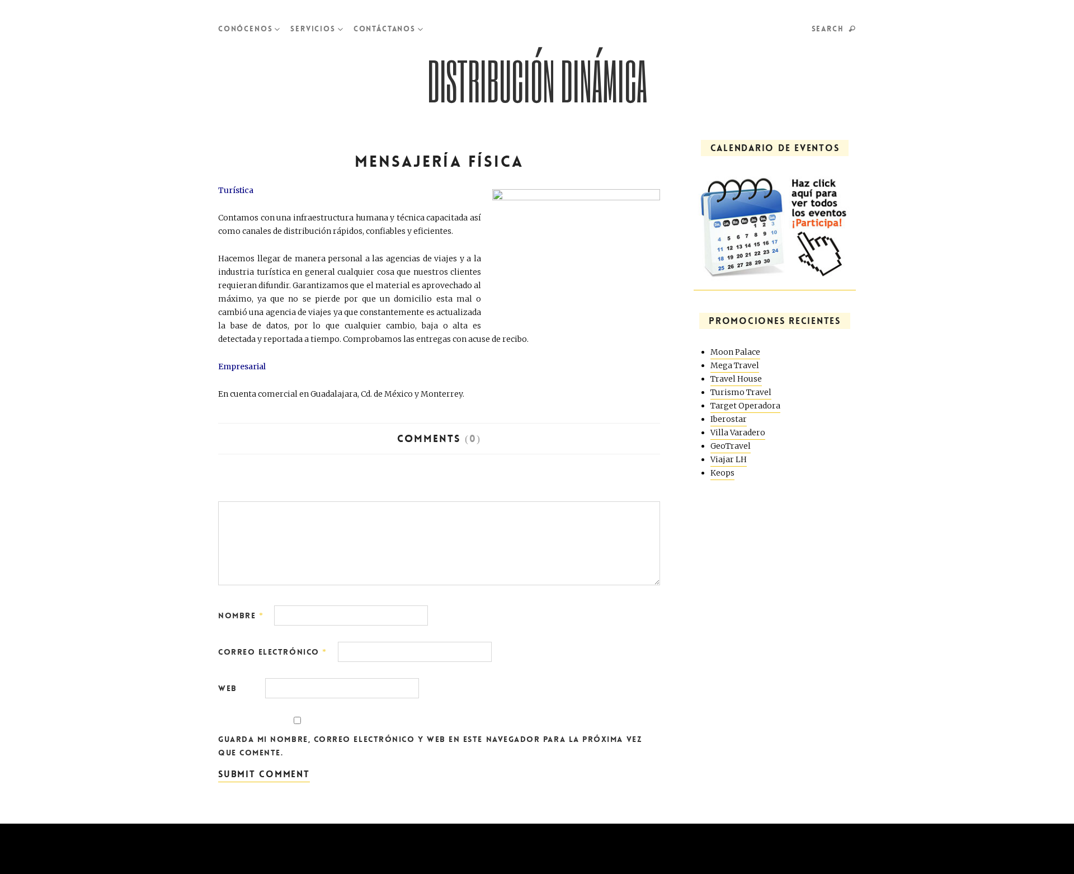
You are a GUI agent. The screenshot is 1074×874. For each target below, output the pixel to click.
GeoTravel (730, 446)
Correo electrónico (272, 652)
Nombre (240, 615)
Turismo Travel (740, 392)
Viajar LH (728, 459)
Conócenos (245, 29)
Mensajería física (439, 162)
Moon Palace (735, 352)
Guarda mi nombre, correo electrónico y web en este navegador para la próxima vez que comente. (430, 746)
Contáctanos (385, 29)
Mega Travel (734, 365)
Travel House (736, 379)
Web (227, 688)
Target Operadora (745, 406)
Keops (722, 473)
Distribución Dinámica (537, 80)
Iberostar (728, 419)
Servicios (312, 29)
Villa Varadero (737, 432)
